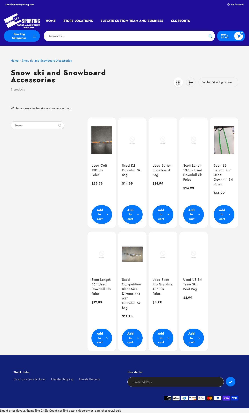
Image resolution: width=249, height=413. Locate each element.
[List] (191, 82)
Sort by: (206, 82)
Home (14, 60)
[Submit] (230, 381)
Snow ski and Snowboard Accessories (47, 60)
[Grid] (178, 82)
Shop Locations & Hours (29, 379)
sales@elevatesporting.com (19, 4)
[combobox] (37, 125)
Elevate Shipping (62, 379)
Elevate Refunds (89, 379)
